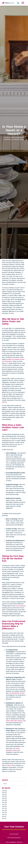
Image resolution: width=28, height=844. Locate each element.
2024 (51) (4, 794)
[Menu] (22, 3)
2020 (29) (4, 802)
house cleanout (19, 606)
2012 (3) (4, 818)
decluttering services (18, 693)
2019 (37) (4, 804)
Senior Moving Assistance (14, 837)
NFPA (4, 402)
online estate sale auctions (14, 720)
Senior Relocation (14, 834)
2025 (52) (4, 792)
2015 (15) (4, 812)
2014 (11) (4, 814)
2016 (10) (4, 810)
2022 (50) (4, 798)
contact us (9, 765)
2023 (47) (4, 796)
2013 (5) (4, 816)
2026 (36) (4, 790)
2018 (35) (4, 806)
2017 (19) (4, 808)
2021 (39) (4, 800)
